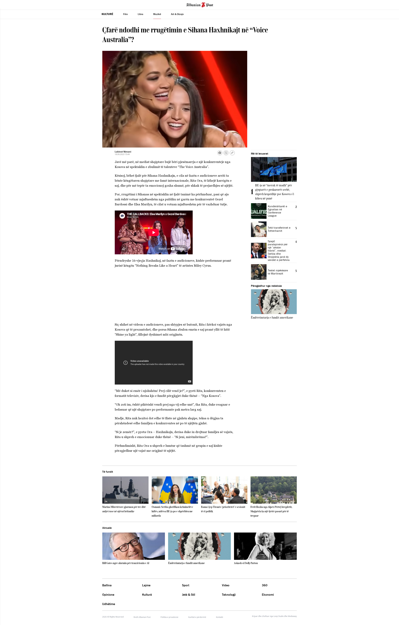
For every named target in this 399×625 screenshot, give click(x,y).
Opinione (108, 594)
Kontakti (219, 617)
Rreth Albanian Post (142, 617)
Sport (185, 585)
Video (225, 585)
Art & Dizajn (177, 14)
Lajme (146, 585)
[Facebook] (219, 152)
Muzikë (157, 14)
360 (264, 585)
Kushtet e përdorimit (197, 617)
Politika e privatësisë (169, 617)
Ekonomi (268, 594)
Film (125, 14)
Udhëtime (108, 604)
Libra (140, 14)
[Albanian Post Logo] (199, 4)
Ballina (107, 585)
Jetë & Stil (188, 594)
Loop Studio (279, 616)
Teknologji (229, 594)
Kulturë (107, 14)
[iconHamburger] (8, 4)
